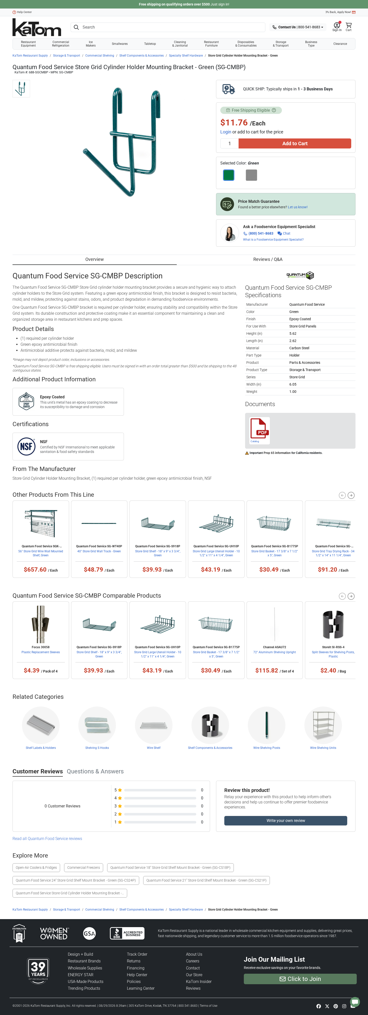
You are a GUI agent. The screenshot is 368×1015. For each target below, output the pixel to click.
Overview (94, 259)
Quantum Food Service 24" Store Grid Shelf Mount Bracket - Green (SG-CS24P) (76, 880)
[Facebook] (318, 1006)
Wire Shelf (153, 748)
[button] (337, 27)
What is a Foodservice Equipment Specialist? (273, 239)
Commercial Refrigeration (60, 43)
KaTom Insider (199, 981)
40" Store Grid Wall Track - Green (99, 551)
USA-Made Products (85, 981)
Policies (134, 981)
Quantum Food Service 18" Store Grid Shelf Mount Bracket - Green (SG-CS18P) (170, 868)
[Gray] (251, 175)
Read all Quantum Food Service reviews (47, 838)
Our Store (194, 974)
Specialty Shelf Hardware (186, 55)
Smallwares (120, 44)
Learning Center (140, 988)
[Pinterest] (335, 1006)
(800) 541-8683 (261, 233)
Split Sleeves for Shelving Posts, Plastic (333, 654)
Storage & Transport (281, 43)
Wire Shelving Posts (266, 748)
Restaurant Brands (84, 961)
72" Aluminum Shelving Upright (274, 652)
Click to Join (304, 978)
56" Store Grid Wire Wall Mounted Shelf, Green (40, 553)
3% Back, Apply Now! (338, 12)
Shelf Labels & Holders (41, 748)
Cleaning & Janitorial (180, 43)
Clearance (340, 44)
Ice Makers (91, 43)
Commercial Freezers (83, 868)
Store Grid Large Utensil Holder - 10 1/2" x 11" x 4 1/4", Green (216, 553)
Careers (192, 961)
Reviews (193, 988)
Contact (193, 968)
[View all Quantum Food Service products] (300, 275)
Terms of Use (208, 1005)
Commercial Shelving (99, 55)
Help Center (24, 12)
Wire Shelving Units (323, 748)
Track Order (137, 954)
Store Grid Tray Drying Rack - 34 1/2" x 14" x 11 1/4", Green (333, 553)
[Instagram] (344, 1006)
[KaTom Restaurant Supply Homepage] (37, 27)
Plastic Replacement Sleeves (41, 652)
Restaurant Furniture (211, 43)
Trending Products (84, 988)
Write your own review (286, 820)
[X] (327, 1006)
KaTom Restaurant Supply (30, 55)
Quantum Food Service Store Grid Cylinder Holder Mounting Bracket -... (70, 893)
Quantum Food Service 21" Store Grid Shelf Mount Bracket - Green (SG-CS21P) (206, 880)
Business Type (311, 43)
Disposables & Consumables (246, 43)
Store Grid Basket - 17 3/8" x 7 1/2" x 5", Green (274, 553)
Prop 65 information (277, 453)
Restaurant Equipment (28, 43)
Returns (133, 961)
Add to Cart (295, 143)
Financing (135, 968)
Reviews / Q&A (268, 259)
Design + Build (80, 954)
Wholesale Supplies (85, 968)
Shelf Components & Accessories (141, 55)
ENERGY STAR (80, 974)
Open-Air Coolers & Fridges (36, 868)
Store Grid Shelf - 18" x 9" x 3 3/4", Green (157, 553)
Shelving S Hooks (97, 748)
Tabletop (150, 44)
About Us (194, 954)
